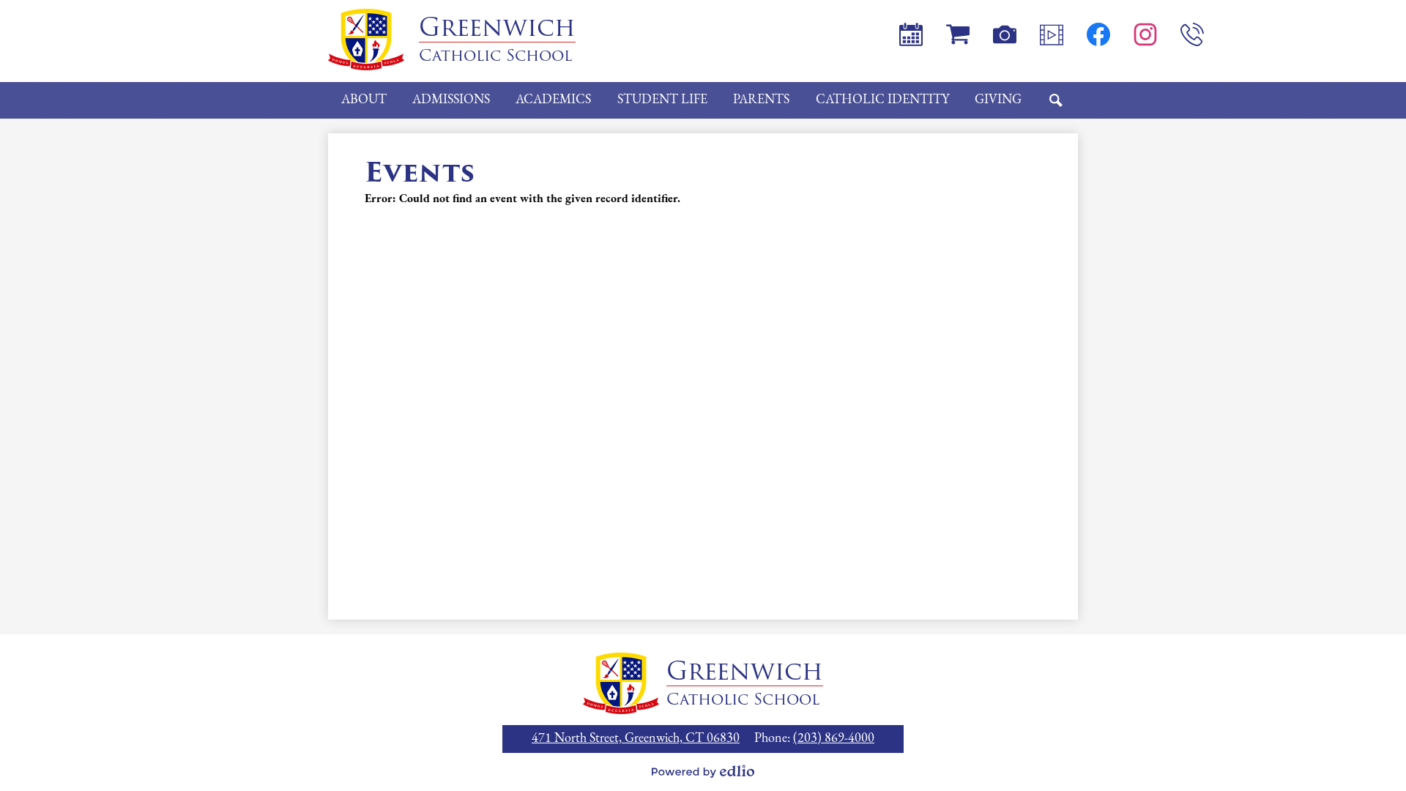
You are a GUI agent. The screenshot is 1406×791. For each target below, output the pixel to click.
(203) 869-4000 (833, 739)
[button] (364, 100)
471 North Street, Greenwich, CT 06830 (636, 739)
